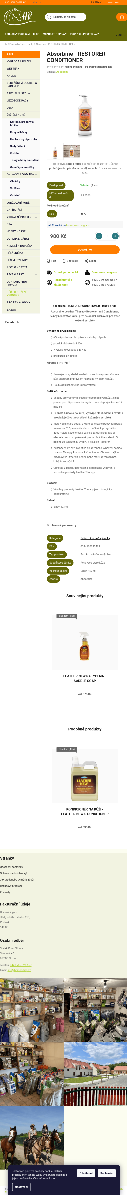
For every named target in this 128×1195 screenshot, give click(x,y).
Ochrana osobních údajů (14, 873)
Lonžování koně (18, 202)
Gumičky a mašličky (22, 167)
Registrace (114, 2)
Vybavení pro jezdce (22, 217)
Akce (10, 54)
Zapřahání (14, 209)
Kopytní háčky (18, 132)
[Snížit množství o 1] (99, 236)
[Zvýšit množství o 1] (115, 236)
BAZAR (11, 309)
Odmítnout (86, 1173)
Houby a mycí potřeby (23, 139)
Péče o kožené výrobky (17, 294)
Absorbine (62, 71)
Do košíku (85, 249)
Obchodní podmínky (15, 2)
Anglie (11, 75)
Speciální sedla (18, 93)
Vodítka (15, 188)
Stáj (10, 224)
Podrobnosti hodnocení (98, 66)
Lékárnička (15, 253)
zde (52, 1178)
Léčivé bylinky (17, 260)
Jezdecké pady (17, 100)
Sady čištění (17, 146)
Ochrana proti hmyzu (17, 283)
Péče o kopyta (17, 267)
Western (13, 68)
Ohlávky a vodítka (20, 174)
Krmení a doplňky (20, 245)
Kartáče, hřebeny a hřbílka (22, 123)
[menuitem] (17, 34)
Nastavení (21, 1187)
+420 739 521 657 (21, 965)
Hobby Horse (16, 231)
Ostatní (14, 153)
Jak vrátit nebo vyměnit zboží (17, 879)
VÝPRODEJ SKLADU (19, 61)
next (120, 660)
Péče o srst (15, 274)
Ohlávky (15, 181)
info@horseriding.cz (19, 970)
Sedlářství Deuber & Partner (22, 84)
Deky (10, 107)
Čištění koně (16, 114)
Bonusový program (11, 886)
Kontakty (5, 892)
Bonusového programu (78, 225)
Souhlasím (106, 1173)
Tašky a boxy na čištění (24, 160)
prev (49, 660)
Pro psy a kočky (18, 302)
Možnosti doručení (57, 205)
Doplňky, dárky (18, 238)
